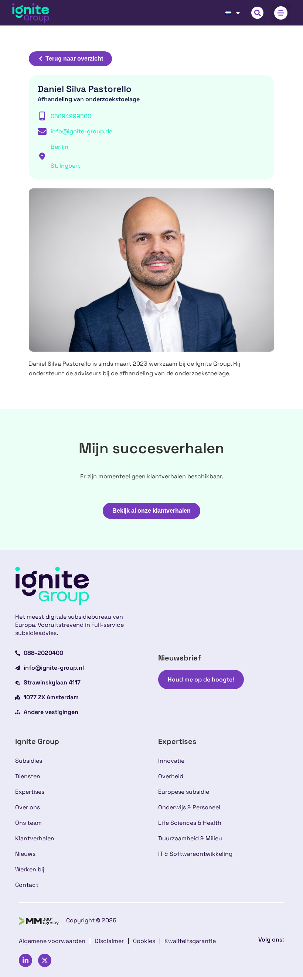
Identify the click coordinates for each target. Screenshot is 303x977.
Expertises (29, 792)
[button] (257, 13)
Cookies (144, 941)
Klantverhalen (34, 838)
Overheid (170, 776)
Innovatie (171, 761)
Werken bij (29, 869)
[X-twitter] (44, 960)
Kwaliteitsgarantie (190, 941)
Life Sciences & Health (189, 823)
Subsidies (28, 761)
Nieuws (25, 854)
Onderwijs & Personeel (189, 807)
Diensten (27, 776)
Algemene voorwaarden (52, 941)
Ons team (28, 823)
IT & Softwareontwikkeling (195, 854)
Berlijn (59, 147)
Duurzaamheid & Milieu (190, 838)
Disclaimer (109, 941)
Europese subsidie (183, 792)
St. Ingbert (65, 166)
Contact (26, 885)
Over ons (27, 807)
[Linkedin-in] (25, 960)
